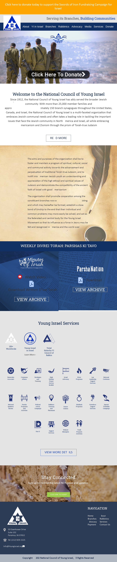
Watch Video (35, 277)
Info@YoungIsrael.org (13, 546)
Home (90, 516)
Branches (92, 519)
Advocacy (92, 522)
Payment (92, 525)
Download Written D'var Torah (32, 290)
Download (93, 280)
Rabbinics (104, 519)
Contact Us (105, 525)
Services (103, 522)
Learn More (29, 355)
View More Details (58, 452)
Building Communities (97, 18)
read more (58, 138)
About (103, 516)
